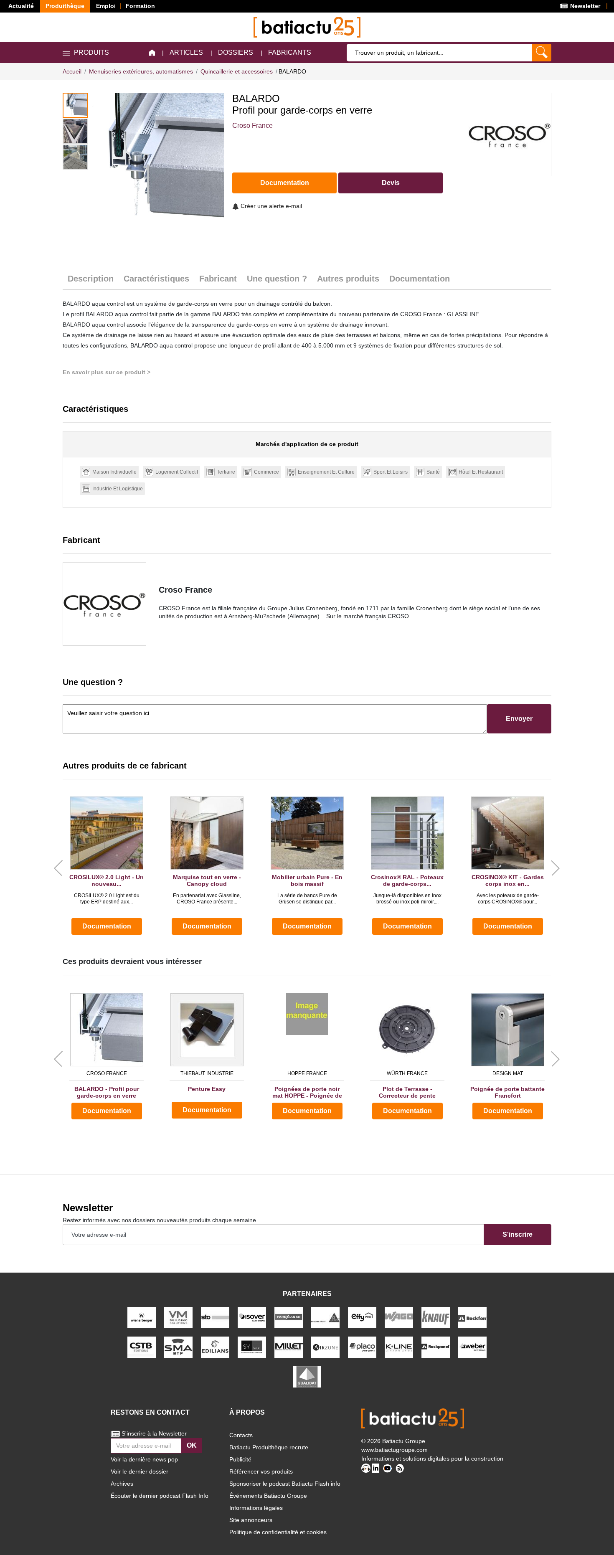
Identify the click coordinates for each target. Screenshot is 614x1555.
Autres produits (348, 278)
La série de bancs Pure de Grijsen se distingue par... (307, 898)
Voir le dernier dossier (139, 1471)
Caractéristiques (156, 278)
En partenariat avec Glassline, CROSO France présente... (207, 898)
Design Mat (507, 1073)
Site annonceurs (250, 1520)
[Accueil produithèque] (152, 52)
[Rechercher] (541, 52)
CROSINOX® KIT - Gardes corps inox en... (508, 881)
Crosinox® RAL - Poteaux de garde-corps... (407, 881)
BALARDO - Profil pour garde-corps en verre (106, 1092)
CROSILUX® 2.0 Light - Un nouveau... (106, 881)
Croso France (252, 125)
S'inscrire (517, 1234)
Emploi (106, 6)
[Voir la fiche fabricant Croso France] (104, 604)
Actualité (21, 6)
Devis (391, 182)
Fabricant (218, 278)
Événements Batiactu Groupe (268, 1495)
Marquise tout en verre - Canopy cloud (207, 881)
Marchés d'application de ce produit (307, 444)
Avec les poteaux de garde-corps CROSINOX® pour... (508, 898)
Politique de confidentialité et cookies (278, 1532)
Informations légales (256, 1507)
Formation (140, 6)
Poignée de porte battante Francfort (507, 1092)
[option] (158, 159)
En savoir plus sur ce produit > (106, 372)
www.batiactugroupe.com (394, 1449)
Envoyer (519, 718)
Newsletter (584, 6)
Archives (122, 1483)
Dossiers (235, 52)
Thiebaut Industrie (206, 1073)
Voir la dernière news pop (144, 1459)
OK (192, 1445)
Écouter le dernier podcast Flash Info (159, 1495)
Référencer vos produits (261, 1471)
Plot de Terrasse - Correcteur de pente (407, 1092)
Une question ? (277, 278)
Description (91, 278)
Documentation (284, 182)
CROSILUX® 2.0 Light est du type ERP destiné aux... (107, 898)
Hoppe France (307, 1073)
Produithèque (65, 6)
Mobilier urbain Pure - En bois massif (307, 881)
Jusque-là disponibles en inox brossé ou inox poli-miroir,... (407, 898)
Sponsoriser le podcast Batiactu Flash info (284, 1483)
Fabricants (289, 52)
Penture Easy (207, 1089)
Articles (186, 52)
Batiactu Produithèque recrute (268, 1447)
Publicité (240, 1459)
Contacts (241, 1435)
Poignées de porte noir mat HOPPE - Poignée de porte (307, 1093)
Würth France (407, 1073)
